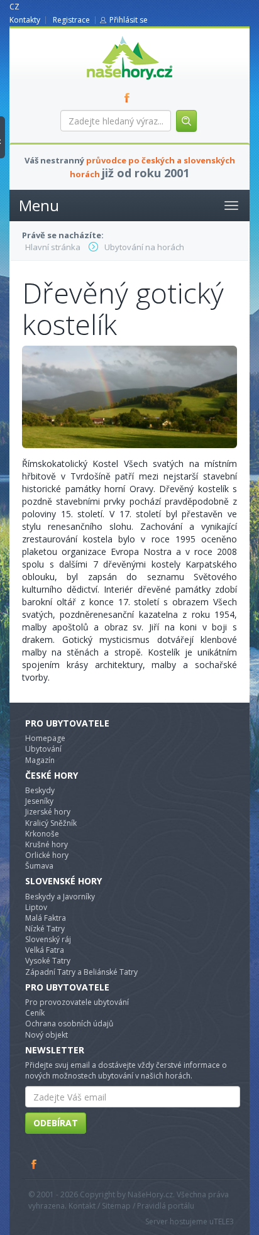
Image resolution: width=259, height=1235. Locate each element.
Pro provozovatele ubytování (77, 1002)
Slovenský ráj (48, 939)
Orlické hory (47, 855)
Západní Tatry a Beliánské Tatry (81, 972)
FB (129, 97)
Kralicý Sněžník (51, 823)
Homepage (45, 738)
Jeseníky (39, 801)
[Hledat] (186, 121)
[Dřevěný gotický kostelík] (129, 396)
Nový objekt (46, 1034)
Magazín (40, 760)
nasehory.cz (107, 36)
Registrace (71, 19)
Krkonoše (42, 833)
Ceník (35, 1012)
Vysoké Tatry (47, 960)
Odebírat (55, 1123)
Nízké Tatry (45, 928)
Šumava (39, 865)
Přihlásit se (128, 19)
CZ (14, 6)
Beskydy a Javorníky (60, 896)
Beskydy (40, 790)
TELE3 (224, 1221)
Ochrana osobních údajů (69, 1023)
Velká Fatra (44, 950)
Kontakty (24, 19)
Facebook (34, 1164)
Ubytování (43, 749)
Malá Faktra (45, 918)
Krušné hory (46, 844)
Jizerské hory (47, 811)
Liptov (36, 907)
